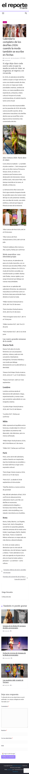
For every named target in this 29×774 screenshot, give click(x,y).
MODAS (4, 22)
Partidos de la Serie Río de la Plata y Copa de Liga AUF (14, 578)
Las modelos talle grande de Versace (13, 681)
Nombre (4, 730)
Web (2, 745)
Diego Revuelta (15, 58)
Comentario (5, 706)
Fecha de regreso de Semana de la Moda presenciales (14, 654)
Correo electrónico (7, 738)
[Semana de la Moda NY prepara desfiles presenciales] (14, 611)
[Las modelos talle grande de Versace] (14, 665)
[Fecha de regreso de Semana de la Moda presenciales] (14, 638)
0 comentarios (7, 60)
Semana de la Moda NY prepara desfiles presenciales (14, 627)
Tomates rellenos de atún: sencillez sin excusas (14, 571)
